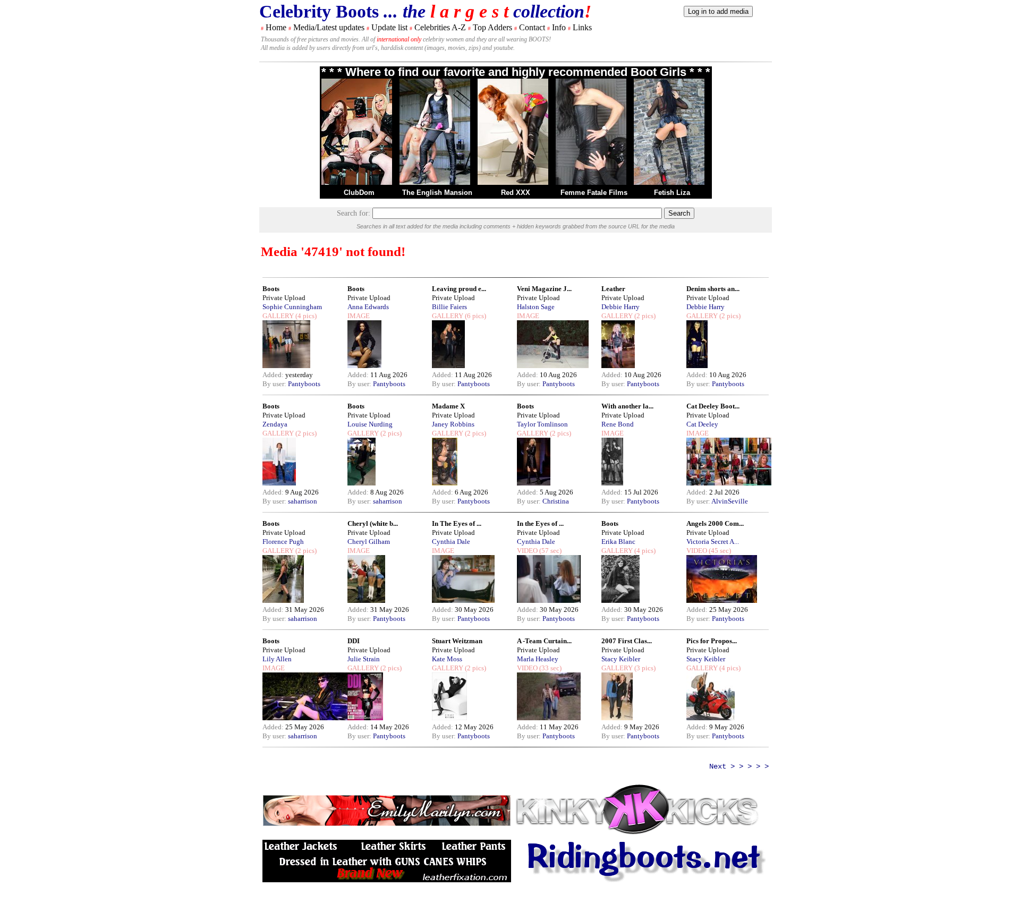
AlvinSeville (729, 501)
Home (276, 27)
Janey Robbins (453, 424)
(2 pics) (644, 316)
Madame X (448, 406)
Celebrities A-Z (440, 27)
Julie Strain (363, 659)
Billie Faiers (449, 307)
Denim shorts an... (713, 289)
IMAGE (358, 316)
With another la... (627, 406)
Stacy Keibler (620, 659)
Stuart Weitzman (457, 641)
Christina (555, 501)
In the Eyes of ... (540, 523)
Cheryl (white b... (372, 523)
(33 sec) (550, 668)
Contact (532, 27)
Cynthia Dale (451, 542)
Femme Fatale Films (593, 193)
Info (559, 27)
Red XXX (515, 193)
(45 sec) (719, 551)
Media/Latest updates (328, 27)
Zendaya (274, 424)
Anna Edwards (368, 307)
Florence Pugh (283, 542)
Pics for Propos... (711, 641)
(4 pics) (305, 316)
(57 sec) (550, 551)
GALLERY (278, 316)
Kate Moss (447, 659)
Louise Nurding (370, 424)
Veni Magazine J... (544, 289)
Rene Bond (617, 424)
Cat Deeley (702, 424)
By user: (275, 384)
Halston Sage (536, 307)
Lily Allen (277, 659)
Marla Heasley (537, 659)
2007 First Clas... (626, 641)
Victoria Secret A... (712, 542)
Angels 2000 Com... (715, 523)
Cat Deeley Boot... (713, 406)
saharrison (302, 501)
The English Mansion (437, 193)
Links (582, 27)
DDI (353, 641)
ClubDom (359, 193)
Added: (273, 375)
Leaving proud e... (459, 289)
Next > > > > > (739, 766)
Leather (613, 289)
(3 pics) (644, 668)
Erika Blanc (618, 542)
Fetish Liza (672, 193)
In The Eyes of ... (456, 523)
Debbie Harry (620, 307)
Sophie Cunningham (292, 307)
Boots (270, 289)
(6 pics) (474, 316)
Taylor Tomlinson (542, 424)
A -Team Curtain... (544, 641)
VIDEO (527, 551)
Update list (389, 27)
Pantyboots (304, 384)
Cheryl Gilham (368, 542)
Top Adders (492, 27)
